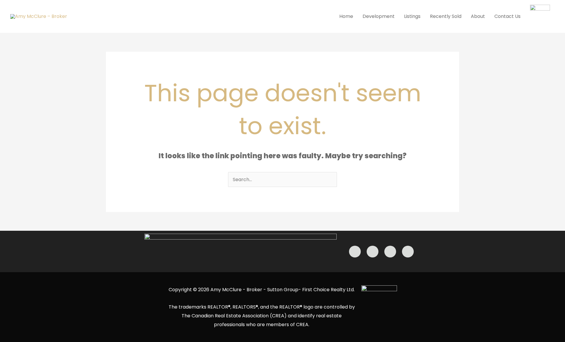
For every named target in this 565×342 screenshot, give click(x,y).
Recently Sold (445, 16)
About (478, 16)
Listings (412, 16)
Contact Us (507, 16)
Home (346, 16)
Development (379, 16)
